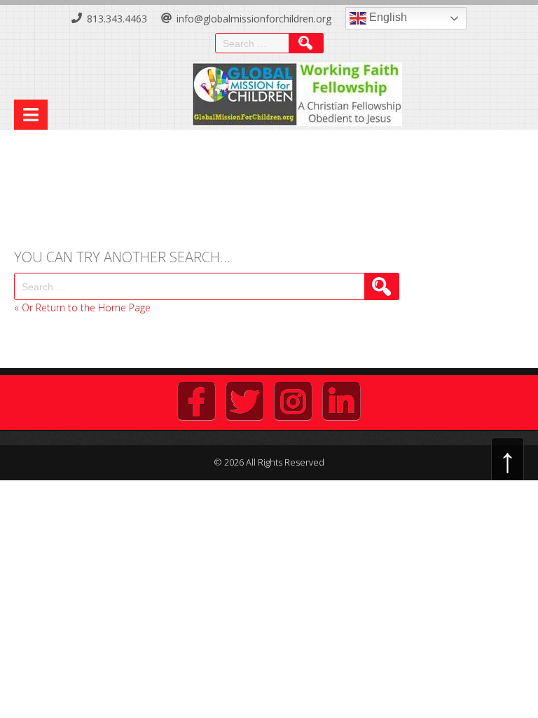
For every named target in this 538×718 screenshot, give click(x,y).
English (386, 17)
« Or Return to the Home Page (82, 307)
